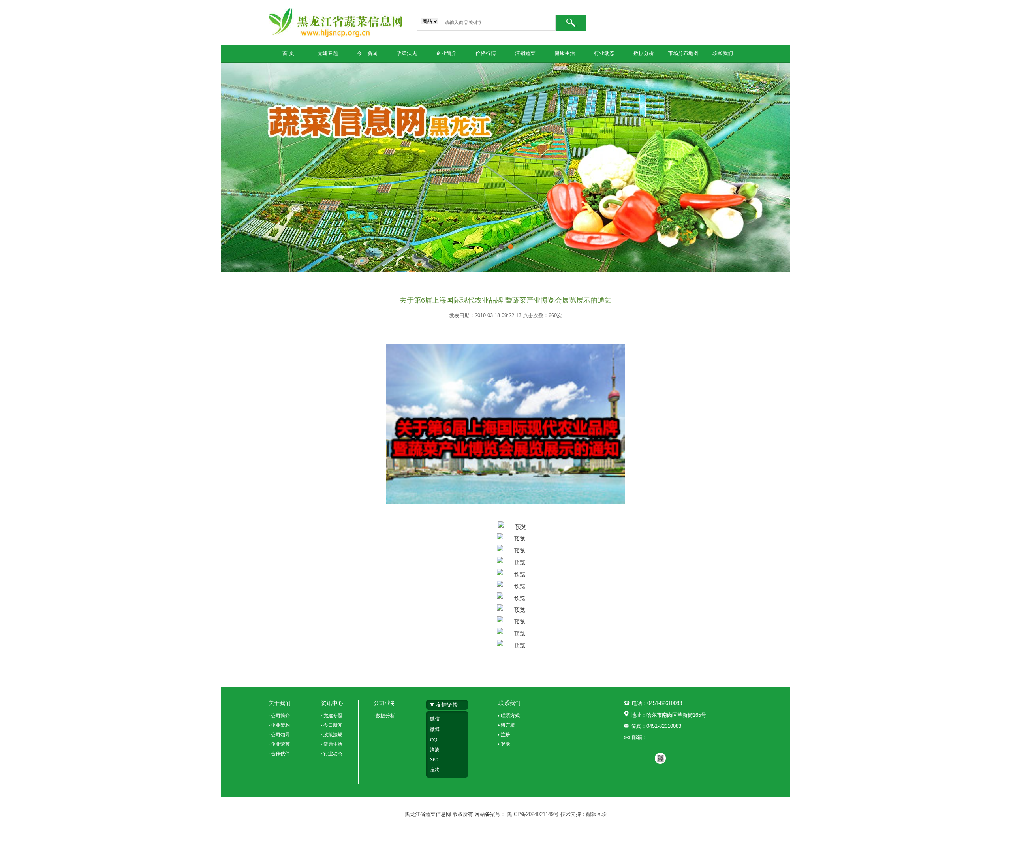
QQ (433, 739)
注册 (505, 734)
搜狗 (435, 770)
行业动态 (604, 53)
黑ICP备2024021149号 (533, 814)
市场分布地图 (683, 53)
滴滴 (435, 749)
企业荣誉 (280, 744)
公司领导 (280, 734)
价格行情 (485, 53)
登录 (505, 744)
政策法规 (407, 53)
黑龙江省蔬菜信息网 (335, 22)
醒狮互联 (596, 814)
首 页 (288, 53)
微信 (435, 719)
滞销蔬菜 (525, 53)
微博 (435, 729)
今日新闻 (367, 53)
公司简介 (280, 715)
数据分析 (643, 53)
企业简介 (446, 53)
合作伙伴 (280, 753)
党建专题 (328, 53)
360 (434, 760)
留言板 (508, 725)
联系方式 (510, 715)
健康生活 (564, 53)
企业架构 (280, 725)
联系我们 (722, 53)
